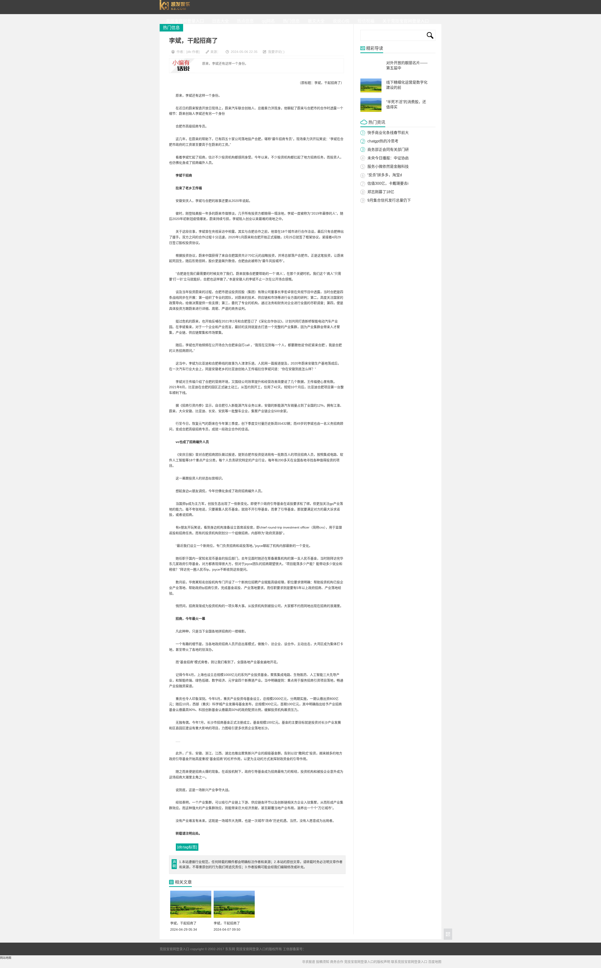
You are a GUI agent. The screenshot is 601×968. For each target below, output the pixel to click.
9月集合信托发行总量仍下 (389, 200)
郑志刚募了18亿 (380, 192)
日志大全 (219, 21)
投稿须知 (322, 962)
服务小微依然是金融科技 (388, 167)
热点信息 (244, 21)
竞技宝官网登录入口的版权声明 (367, 962)
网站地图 (5, 958)
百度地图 (434, 962)
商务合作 (336, 962)
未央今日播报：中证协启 (388, 158)
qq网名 (267, 21)
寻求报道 (308, 962)
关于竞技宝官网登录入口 (404, 21)
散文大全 (315, 21)
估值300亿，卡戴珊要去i (387, 183)
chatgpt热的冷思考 (382, 141)
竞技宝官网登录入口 (176, 7)
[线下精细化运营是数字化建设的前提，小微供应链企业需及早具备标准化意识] (370, 91)
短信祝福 (364, 21)
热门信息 (290, 21)
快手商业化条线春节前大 (388, 133)
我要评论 (274, 52)
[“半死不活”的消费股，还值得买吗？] (370, 111)
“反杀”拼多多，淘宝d (384, 175)
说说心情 (340, 21)
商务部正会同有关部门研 (388, 150)
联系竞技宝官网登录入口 (409, 962)
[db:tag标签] (187, 847)
